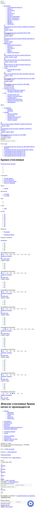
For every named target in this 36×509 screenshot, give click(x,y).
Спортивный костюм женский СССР (14, 151)
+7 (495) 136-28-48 (9, 449)
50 (4, 220)
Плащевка (7, 232)
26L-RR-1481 (4, 296)
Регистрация (9, 506)
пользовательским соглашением (26, 495)
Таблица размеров (12, 114)
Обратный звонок (6, 454)
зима (5, 208)
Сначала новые (8, 178)
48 (4, 218)
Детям (9, 415)
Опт (5, 93)
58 (4, 226)
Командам (10, 417)
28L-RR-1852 (4, 355)
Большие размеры (9, 234)
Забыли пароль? (5, 505)
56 (4, 224)
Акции (6, 433)
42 (4, 214)
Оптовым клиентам (9, 431)
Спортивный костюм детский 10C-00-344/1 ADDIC (18, 149)
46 (4, 217)
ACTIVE (6, 194)
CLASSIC (7, 195)
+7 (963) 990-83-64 (11, 452)
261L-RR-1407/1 (5, 259)
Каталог (6, 411)
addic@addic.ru (16, 457)
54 (4, 223)
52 (4, 221)
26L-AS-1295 (4, 398)
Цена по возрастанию (10, 181)
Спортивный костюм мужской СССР (14, 152)
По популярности (9, 180)
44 (4, 215)
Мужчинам (10, 414)
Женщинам (10, 412)
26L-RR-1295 (4, 277)
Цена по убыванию (9, 183)
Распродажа (10, 418)
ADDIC (6, 188)
